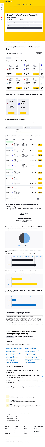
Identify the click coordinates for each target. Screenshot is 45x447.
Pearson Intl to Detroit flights (11, 351)
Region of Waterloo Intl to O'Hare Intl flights (32, 356)
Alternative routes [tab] (10, 336)
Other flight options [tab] (20, 339)
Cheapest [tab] (8, 57)
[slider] (33, 132)
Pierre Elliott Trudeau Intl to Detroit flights (13, 353)
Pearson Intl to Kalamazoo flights (12, 362)
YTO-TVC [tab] (21, 213)
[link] (11, 113)
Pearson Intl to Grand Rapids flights (31, 357)
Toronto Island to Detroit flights (30, 354)
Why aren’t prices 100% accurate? (13, 420)
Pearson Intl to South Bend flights (12, 357)
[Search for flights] (1, 5)
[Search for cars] (1, 9)
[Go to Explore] (1, 14)
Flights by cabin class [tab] (10, 339)
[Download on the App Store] (37, 431)
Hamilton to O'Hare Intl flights (30, 353)
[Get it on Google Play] (37, 429)
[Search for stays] (1, 7)
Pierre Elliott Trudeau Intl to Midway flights (32, 350)
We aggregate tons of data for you (13, 418)
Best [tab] (13, 57)
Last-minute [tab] (18, 57)
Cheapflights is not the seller (12, 416)
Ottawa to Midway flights (10, 354)
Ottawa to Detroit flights (10, 356)
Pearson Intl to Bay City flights (30, 362)
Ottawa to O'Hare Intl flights (30, 351)
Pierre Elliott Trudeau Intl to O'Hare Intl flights (14, 348)
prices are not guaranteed (27, 413)
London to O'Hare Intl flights (11, 359)
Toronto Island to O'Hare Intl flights (12, 350)
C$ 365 (13, 17)
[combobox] (21, 19)
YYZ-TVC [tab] (26, 213)
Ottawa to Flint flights (28, 360)
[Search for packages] (1, 12)
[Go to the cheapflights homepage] (8, 1)
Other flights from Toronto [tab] (30, 339)
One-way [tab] (24, 57)
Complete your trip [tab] (18, 336)
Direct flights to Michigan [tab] (28, 336)
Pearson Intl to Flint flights (10, 360)
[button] (2, 1)
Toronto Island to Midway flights (30, 348)
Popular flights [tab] (9, 341)
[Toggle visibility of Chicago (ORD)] (21, 245)
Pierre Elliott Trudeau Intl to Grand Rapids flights (33, 359)
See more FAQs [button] (24, 327)
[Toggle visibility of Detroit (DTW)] (27, 245)
